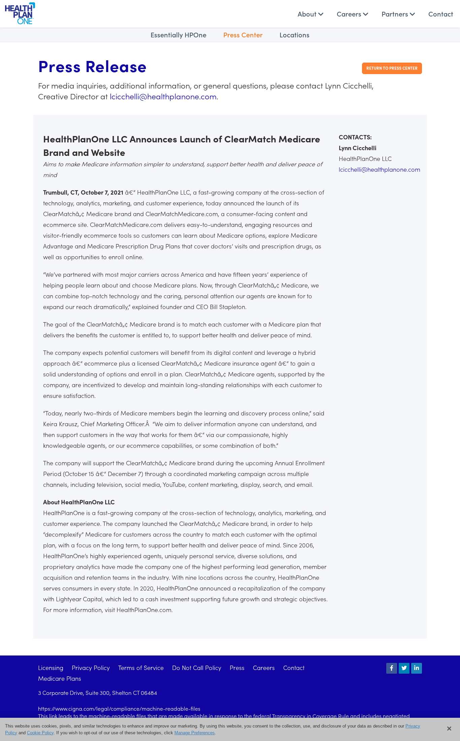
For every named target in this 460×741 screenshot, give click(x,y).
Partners (396, 13)
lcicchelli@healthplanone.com (163, 95)
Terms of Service (141, 667)
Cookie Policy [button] (40, 732)
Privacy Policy (91, 667)
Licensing (50, 667)
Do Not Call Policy (196, 667)
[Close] (449, 728)
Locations (294, 34)
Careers (350, 13)
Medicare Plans (59, 678)
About (308, 13)
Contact (440, 13)
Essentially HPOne (178, 34)
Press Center (243, 34)
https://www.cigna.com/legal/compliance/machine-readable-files (119, 708)
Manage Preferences (194, 732)
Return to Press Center (392, 68)
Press (237, 667)
